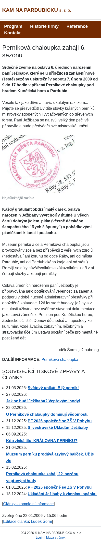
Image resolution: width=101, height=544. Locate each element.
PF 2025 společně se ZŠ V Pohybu (60, 487)
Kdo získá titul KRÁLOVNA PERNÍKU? (41, 441)
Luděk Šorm (41, 521)
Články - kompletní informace (28, 504)
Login (39, 537)
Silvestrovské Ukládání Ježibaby (58, 427)
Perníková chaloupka (59, 359)
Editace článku (16, 521)
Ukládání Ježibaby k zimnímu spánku (62, 494)
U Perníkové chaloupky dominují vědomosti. (47, 414)
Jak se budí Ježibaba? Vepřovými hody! (43, 401)
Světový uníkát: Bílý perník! (53, 388)
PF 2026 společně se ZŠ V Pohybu (60, 421)
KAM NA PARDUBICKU (36, 10)
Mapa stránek (55, 537)
